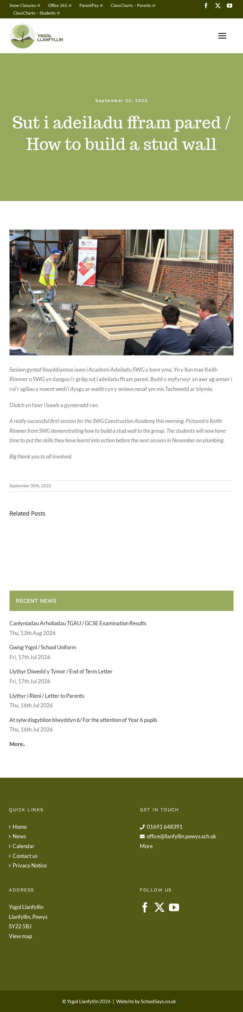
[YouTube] (174, 907)
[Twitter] (159, 907)
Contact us (25, 856)
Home (20, 826)
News (19, 836)
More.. (17, 744)
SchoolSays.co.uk (158, 1001)
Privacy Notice (30, 865)
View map (20, 936)
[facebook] (206, 5)
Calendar (23, 846)
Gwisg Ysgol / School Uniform (42, 647)
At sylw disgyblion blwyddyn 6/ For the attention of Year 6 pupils (83, 720)
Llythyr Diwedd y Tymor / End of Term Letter (61, 671)
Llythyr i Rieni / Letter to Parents (46, 695)
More (146, 846)
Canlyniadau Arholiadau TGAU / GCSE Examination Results (77, 623)
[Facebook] (145, 907)
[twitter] (218, 5)
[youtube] (229, 5)
